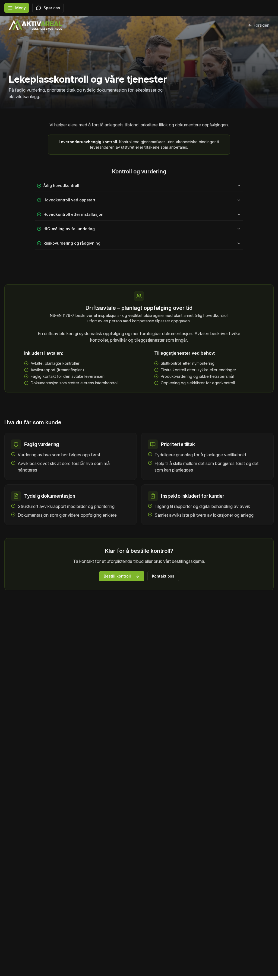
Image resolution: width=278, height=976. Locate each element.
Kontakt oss (163, 576)
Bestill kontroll (117, 576)
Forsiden (261, 25)
